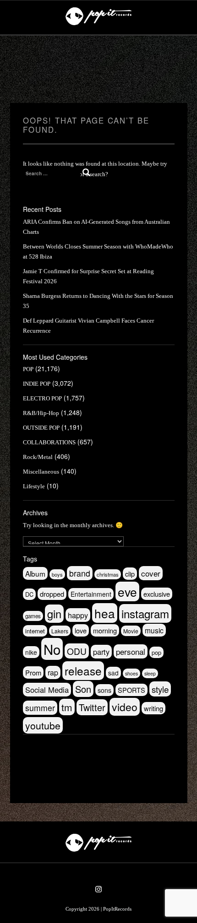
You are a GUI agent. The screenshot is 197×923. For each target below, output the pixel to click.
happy (78, 615)
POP (28, 369)
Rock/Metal (38, 456)
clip (130, 573)
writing (153, 708)
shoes (131, 673)
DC (29, 594)
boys (57, 574)
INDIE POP (36, 383)
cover (150, 573)
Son (83, 689)
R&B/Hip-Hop (41, 413)
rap (53, 672)
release (83, 671)
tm (66, 707)
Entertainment (91, 594)
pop (156, 652)
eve (127, 591)
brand (79, 573)
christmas (108, 574)
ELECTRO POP (42, 398)
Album (35, 573)
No (52, 649)
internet (35, 630)
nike (31, 652)
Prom (33, 672)
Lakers (59, 631)
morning (105, 630)
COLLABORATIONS (49, 442)
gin (54, 613)
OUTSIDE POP (41, 427)
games (33, 616)
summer (40, 707)
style (160, 689)
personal (130, 651)
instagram (145, 613)
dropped (52, 594)
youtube (42, 725)
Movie (130, 631)
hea (104, 613)
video (124, 706)
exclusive (156, 594)
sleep (150, 673)
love (81, 630)
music (154, 630)
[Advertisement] (98, 69)
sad (113, 672)
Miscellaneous (41, 471)
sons (104, 690)
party (101, 651)
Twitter (92, 707)
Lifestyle (34, 486)
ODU (77, 651)
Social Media (47, 689)
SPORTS (131, 690)
